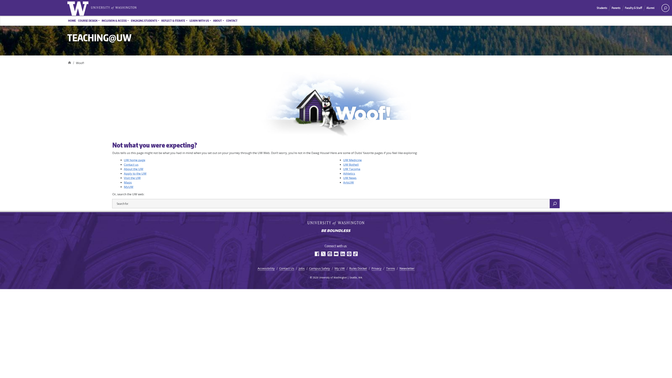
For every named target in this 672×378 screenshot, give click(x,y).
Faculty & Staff (633, 8)
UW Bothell (351, 165)
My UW (340, 268)
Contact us (131, 165)
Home (72, 20)
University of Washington (78, 8)
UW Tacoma (351, 169)
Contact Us (286, 268)
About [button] (217, 20)
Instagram (329, 253)
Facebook (316, 253)
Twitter (323, 253)
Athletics (349, 174)
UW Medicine (352, 160)
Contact (231, 20)
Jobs (302, 268)
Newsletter (407, 268)
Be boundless (336, 231)
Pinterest (349, 253)
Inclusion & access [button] (114, 20)
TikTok (355, 253)
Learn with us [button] (199, 20)
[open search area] (665, 8)
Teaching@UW (69, 61)
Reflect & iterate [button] (173, 20)
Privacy (377, 268)
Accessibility (266, 268)
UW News (349, 178)
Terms (390, 268)
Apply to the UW (135, 174)
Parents (616, 8)
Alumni (650, 8)
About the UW (133, 169)
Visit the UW (132, 178)
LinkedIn (342, 253)
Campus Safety (319, 268)
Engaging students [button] (144, 20)
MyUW (128, 187)
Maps (128, 182)
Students (602, 8)
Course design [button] (87, 20)
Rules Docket (358, 268)
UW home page (134, 160)
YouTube (336, 253)
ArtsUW (348, 182)
